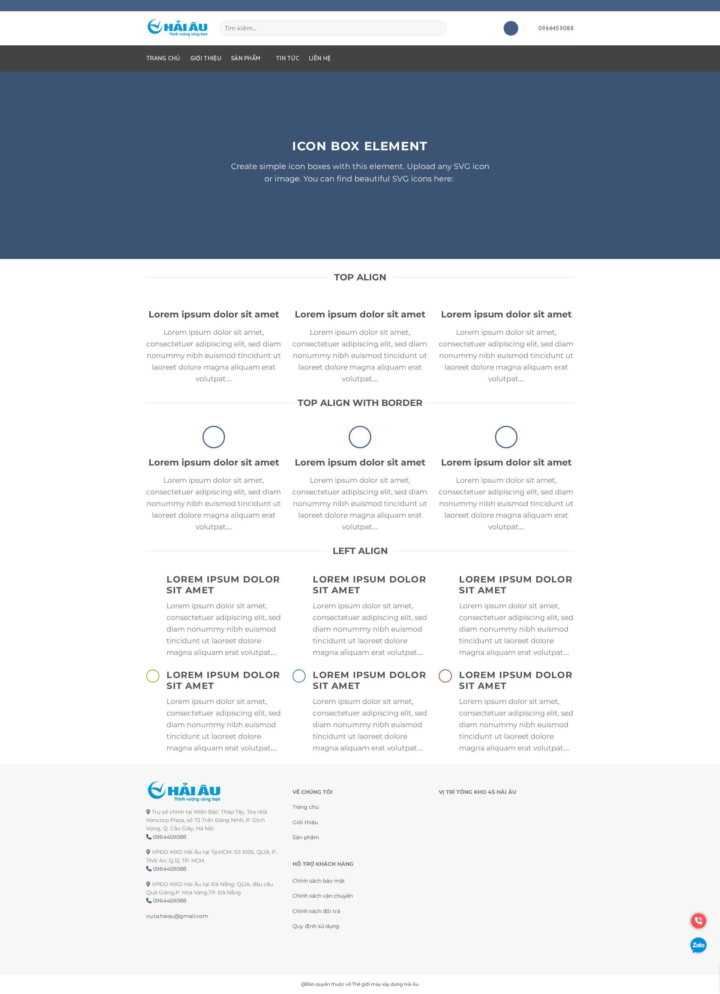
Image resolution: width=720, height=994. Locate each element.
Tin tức (287, 58)
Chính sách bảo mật (318, 880)
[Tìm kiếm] (437, 28)
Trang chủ (163, 58)
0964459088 (169, 837)
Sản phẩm (245, 58)
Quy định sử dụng (315, 926)
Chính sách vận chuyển (322, 895)
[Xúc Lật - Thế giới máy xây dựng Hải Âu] (177, 28)
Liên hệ (320, 58)
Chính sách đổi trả (316, 911)
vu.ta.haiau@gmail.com (177, 916)
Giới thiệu (205, 58)
